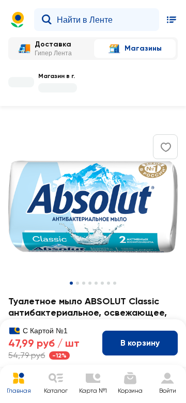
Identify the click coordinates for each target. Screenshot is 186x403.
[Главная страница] (17, 19)
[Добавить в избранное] (165, 147)
